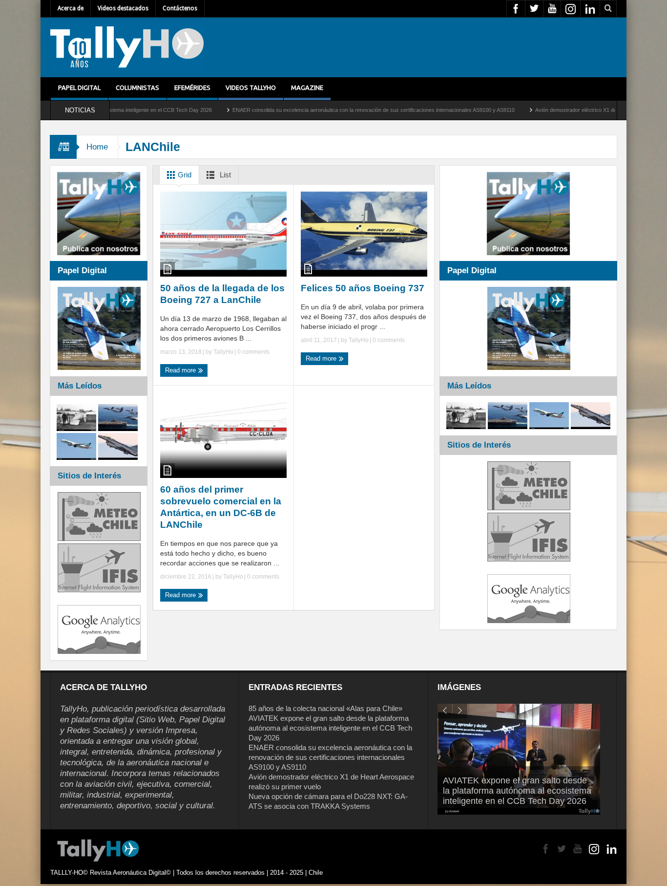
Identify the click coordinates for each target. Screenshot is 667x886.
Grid (183, 175)
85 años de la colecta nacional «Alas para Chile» (325, 708)
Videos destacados (123, 8)
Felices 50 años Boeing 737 (362, 288)
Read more (181, 370)
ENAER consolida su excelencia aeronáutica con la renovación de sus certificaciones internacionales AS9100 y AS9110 (332, 110)
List (224, 175)
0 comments (253, 351)
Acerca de (70, 8)
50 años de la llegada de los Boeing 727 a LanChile (222, 294)
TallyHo (223, 351)
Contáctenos (180, 8)
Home (97, 146)
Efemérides (192, 87)
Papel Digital (79, 87)
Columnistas (137, 87)
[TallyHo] (127, 47)
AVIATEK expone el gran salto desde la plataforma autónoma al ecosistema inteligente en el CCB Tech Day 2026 (330, 728)
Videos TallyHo (251, 87)
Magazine (307, 87)
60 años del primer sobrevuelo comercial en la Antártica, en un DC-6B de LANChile (220, 507)
